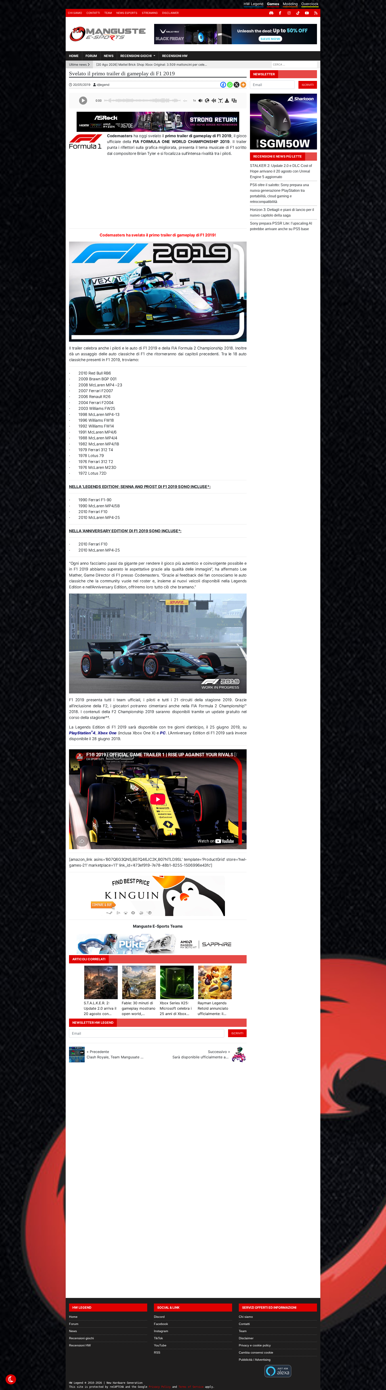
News (108, 56)
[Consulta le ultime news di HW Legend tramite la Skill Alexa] (277, 1371)
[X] (236, 85)
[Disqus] (193, 1125)
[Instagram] (289, 13)
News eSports (126, 13)
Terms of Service (190, 1386)
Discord (159, 1316)
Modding (290, 4)
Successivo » (201, 1054)
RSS (157, 1352)
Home (74, 56)
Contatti (93, 13)
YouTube (160, 1345)
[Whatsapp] (230, 85)
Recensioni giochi (136, 56)
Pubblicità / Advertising (255, 1359)
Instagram (161, 1331)
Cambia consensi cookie (256, 1352)
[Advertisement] (158, 192)
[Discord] (271, 13)
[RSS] (315, 13)
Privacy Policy (160, 1386)
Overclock (310, 4)
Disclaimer (170, 13)
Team (108, 13)
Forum (91, 56)
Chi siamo (75, 13)
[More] (243, 85)
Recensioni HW (175, 56)
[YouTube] (306, 13)
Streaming (150, 13)
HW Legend (253, 4)
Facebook (161, 1324)
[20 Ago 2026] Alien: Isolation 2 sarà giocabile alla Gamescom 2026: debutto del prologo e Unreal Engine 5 (152, 64)
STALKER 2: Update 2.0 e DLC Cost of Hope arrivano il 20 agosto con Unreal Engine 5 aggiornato (281, 171)
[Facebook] (280, 13)
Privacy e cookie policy (255, 1345)
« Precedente (115, 1054)
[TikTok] (298, 13)
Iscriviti (237, 1033)
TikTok (158, 1338)
